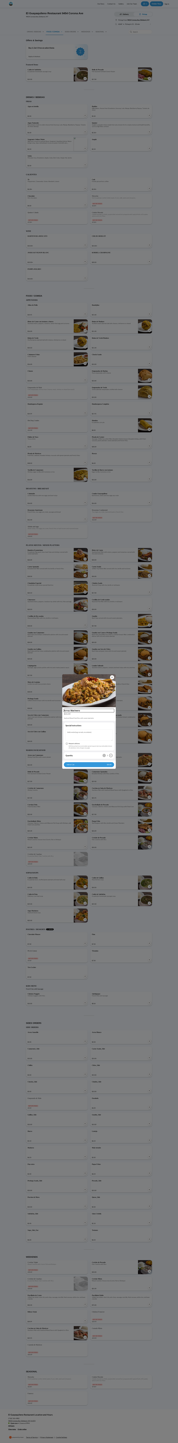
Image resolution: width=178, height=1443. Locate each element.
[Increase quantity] (110, 755)
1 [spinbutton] (107, 755)
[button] (89, 690)
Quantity (69, 755)
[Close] (112, 677)
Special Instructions (73, 725)
